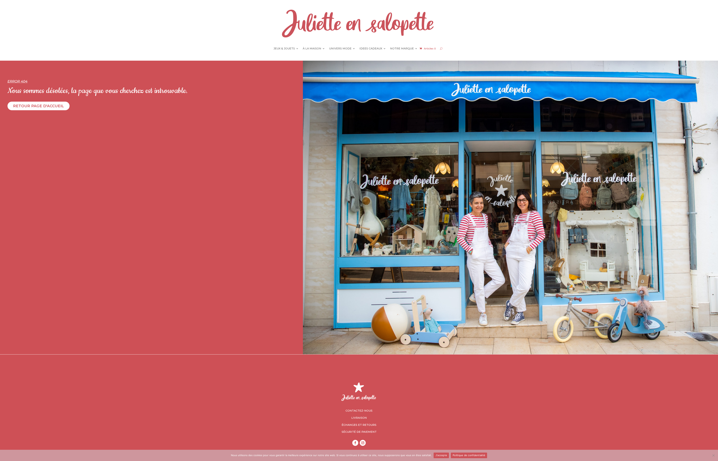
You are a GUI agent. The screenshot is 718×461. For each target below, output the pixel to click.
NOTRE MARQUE (402, 48)
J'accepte (441, 455)
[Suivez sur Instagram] (363, 443)
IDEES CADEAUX (370, 48)
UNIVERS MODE (340, 48)
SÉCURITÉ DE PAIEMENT (359, 431)
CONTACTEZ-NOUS (359, 410)
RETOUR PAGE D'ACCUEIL (38, 106)
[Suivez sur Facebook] (355, 443)
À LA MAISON (312, 48)
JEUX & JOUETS (284, 48)
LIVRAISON (359, 417)
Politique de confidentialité (469, 455)
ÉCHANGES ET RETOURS (359, 425)
